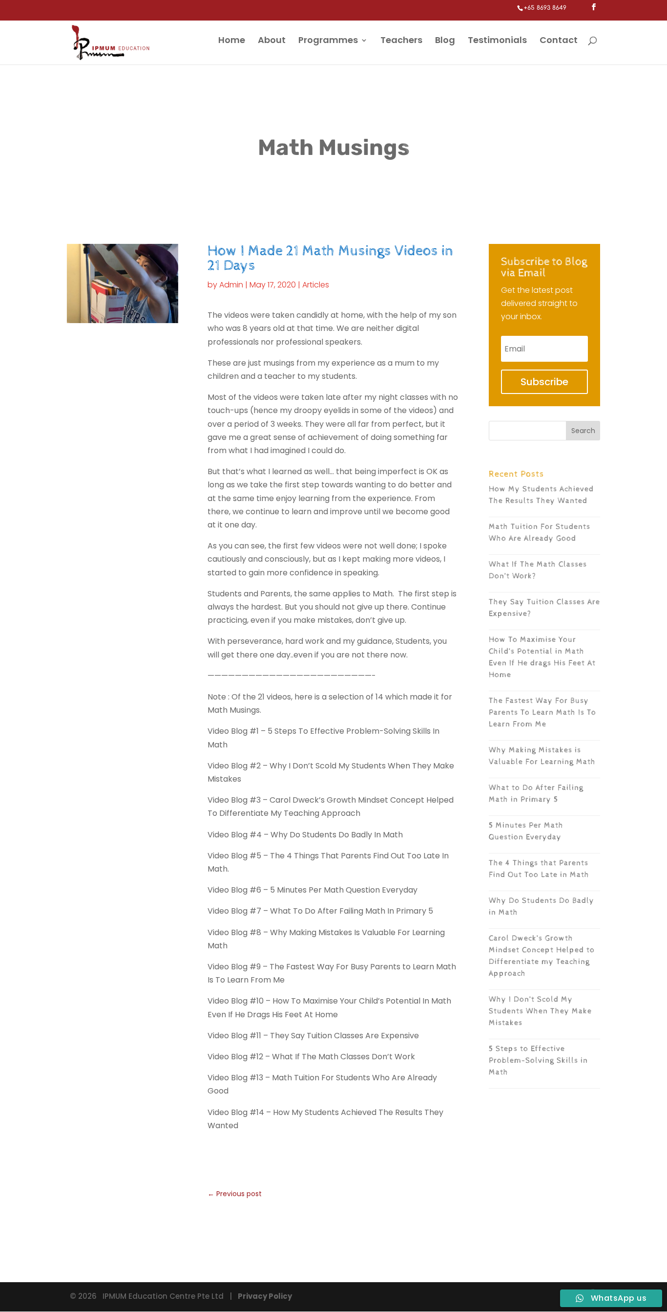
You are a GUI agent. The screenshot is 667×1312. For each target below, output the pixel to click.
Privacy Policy (265, 1296)
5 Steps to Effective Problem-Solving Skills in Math (538, 1060)
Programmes (328, 41)
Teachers (401, 41)
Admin (231, 284)
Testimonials (497, 41)
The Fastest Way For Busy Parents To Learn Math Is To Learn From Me (542, 712)
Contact (559, 41)
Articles (315, 284)
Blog (445, 41)
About (272, 41)
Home (231, 41)
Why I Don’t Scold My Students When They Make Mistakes (540, 1011)
